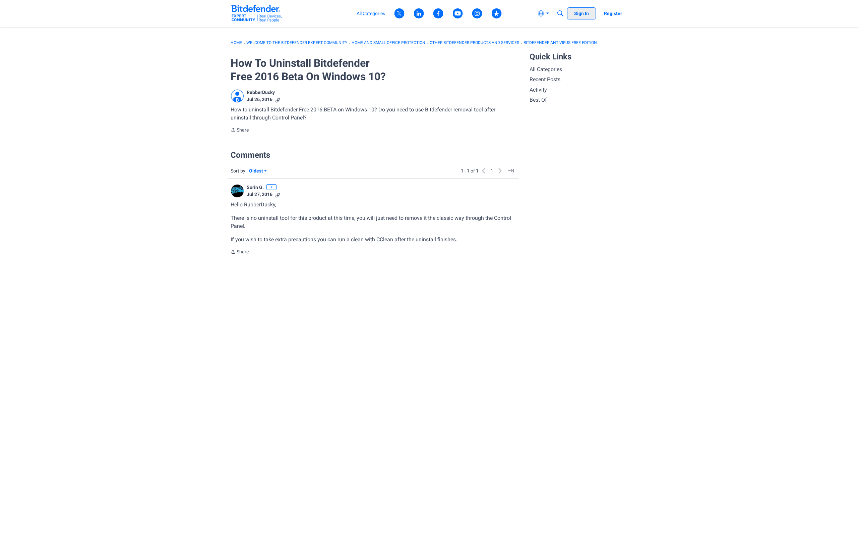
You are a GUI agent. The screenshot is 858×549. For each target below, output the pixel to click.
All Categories (546, 69)
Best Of (538, 100)
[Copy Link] (278, 99)
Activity (538, 90)
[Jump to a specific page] (510, 170)
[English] (257, 13)
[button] (237, 96)
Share (240, 130)
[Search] (560, 13)
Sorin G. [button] (255, 187)
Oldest (256, 171)
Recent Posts (545, 79)
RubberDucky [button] (261, 92)
